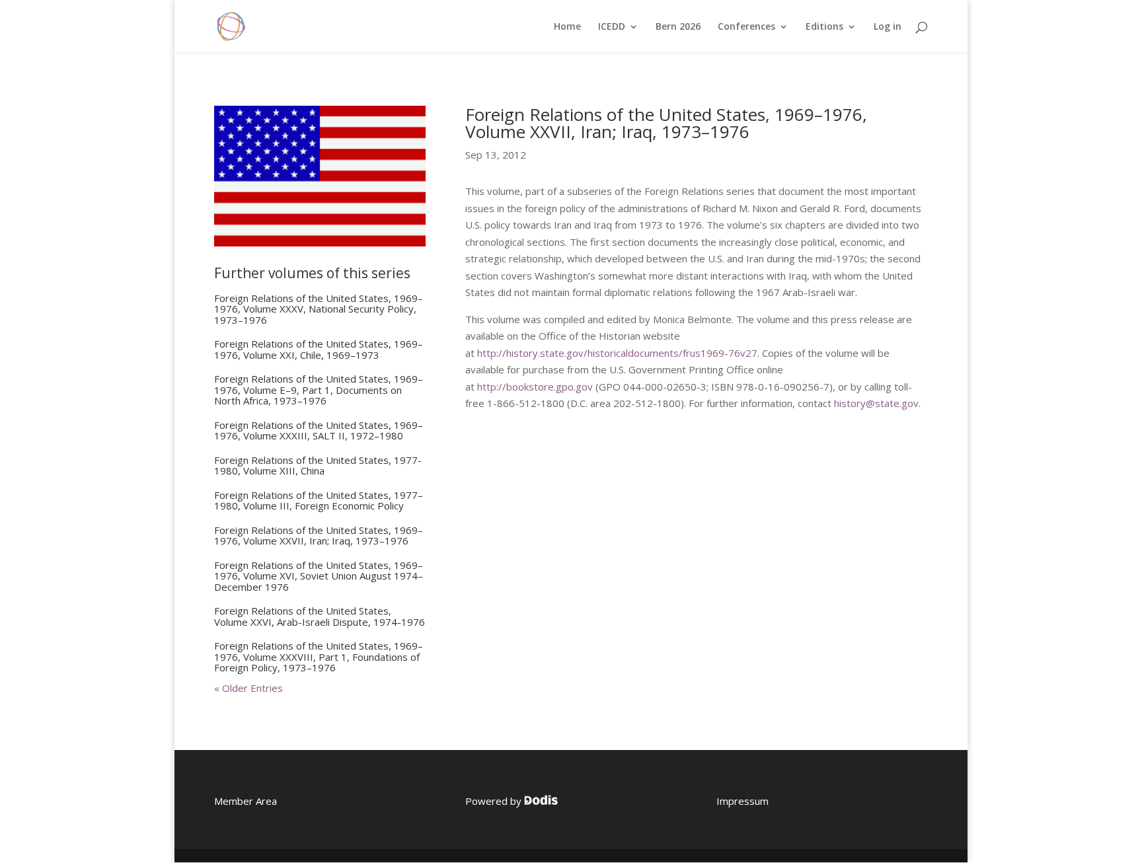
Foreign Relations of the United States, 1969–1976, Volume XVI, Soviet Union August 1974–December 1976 (318, 575)
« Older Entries (248, 687)
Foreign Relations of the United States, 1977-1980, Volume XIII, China (318, 465)
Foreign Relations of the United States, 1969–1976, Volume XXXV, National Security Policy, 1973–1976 (318, 308)
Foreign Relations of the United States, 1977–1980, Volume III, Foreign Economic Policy (318, 500)
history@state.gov (876, 403)
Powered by (494, 800)
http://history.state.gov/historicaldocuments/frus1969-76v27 (617, 352)
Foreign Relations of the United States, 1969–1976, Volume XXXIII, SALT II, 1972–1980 (318, 430)
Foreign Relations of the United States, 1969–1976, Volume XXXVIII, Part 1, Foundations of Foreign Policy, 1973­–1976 (318, 656)
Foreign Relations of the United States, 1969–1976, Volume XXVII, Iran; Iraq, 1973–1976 (318, 535)
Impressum (742, 800)
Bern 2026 (678, 27)
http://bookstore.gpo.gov (535, 386)
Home (567, 27)
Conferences (746, 27)
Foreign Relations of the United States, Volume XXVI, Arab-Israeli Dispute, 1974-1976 (319, 616)
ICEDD (611, 27)
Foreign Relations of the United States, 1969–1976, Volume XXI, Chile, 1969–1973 (318, 349)
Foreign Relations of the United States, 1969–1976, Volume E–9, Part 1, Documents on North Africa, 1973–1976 (318, 389)
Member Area (245, 800)
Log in (887, 27)
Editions (824, 27)
